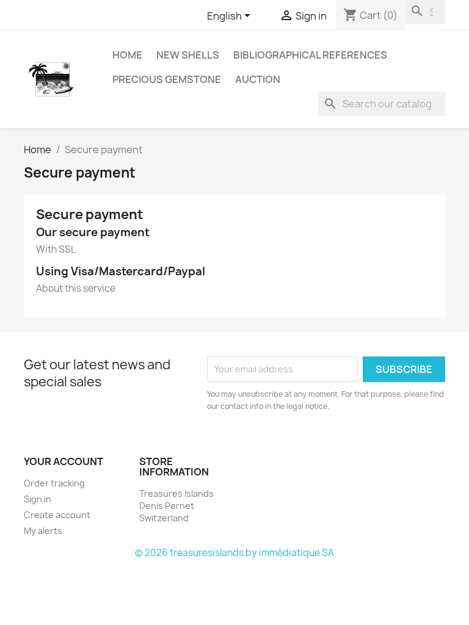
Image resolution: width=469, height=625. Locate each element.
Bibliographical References (310, 55)
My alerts (43, 530)
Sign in (37, 499)
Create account (57, 515)
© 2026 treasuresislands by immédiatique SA (234, 552)
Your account (63, 461)
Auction (257, 79)
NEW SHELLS (187, 55)
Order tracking (54, 483)
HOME (127, 55)
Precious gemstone (166, 79)
